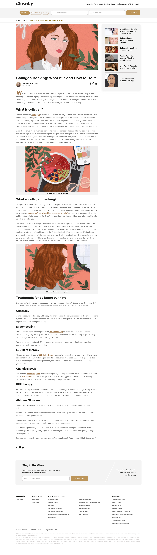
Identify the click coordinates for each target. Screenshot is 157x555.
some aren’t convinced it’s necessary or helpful (48, 213)
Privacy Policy (117, 506)
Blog (113, 4)
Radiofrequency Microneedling (58, 514)
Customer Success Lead (120, 523)
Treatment (24, 12)
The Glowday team (118, 520)
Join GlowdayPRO (125, 4)
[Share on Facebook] (90, 84)
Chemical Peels (84, 506)
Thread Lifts (83, 511)
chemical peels (33, 373)
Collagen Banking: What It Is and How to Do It (47, 20)
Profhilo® (51, 506)
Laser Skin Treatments (55, 511)
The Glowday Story (118, 500)
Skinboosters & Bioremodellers (90, 503)
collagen (36, 115)
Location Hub (116, 517)
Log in (137, 4)
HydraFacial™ (52, 517)
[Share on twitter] (96, 84)
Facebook (35, 500)
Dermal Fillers (53, 503)
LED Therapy (83, 514)
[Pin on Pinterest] (93, 84)
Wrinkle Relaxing (85, 500)
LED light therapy (46, 355)
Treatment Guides (102, 4)
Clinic (45, 12)
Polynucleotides (84, 508)
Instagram (19, 500)
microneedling (56, 331)
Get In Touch (116, 503)
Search (89, 4)
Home (18, 20)
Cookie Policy (117, 508)
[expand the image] (57, 169)
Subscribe (79, 478)
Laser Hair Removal (55, 508)
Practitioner (35, 12)
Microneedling (53, 500)
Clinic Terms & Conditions (121, 511)
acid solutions (28, 376)
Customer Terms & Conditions (122, 514)
